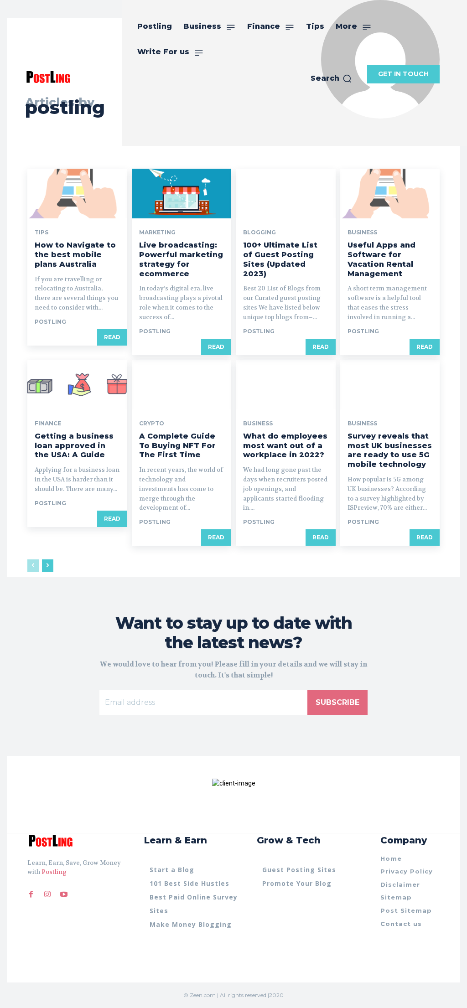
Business (362, 232)
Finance (48, 423)
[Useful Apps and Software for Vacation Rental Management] (390, 193)
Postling (54, 872)
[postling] (48, 76)
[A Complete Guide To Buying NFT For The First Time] (182, 384)
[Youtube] (63, 894)
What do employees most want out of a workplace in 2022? (285, 446)
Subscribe (337, 702)
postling (50, 321)
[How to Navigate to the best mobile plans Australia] (77, 193)
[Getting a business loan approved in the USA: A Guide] (77, 384)
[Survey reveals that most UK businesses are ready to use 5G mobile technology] (390, 384)
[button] (331, 78)
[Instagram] (47, 894)
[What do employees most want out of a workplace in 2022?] (286, 384)
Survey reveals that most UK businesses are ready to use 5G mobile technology (390, 450)
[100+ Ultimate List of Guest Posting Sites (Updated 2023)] (286, 193)
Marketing (157, 232)
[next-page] (47, 565)
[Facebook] (31, 894)
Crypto (151, 423)
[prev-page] (33, 565)
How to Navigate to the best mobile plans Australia (75, 255)
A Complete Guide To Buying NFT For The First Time (177, 446)
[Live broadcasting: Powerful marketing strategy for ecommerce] (182, 193)
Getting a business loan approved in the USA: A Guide (74, 446)
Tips (41, 232)
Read (112, 337)
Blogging (259, 232)
